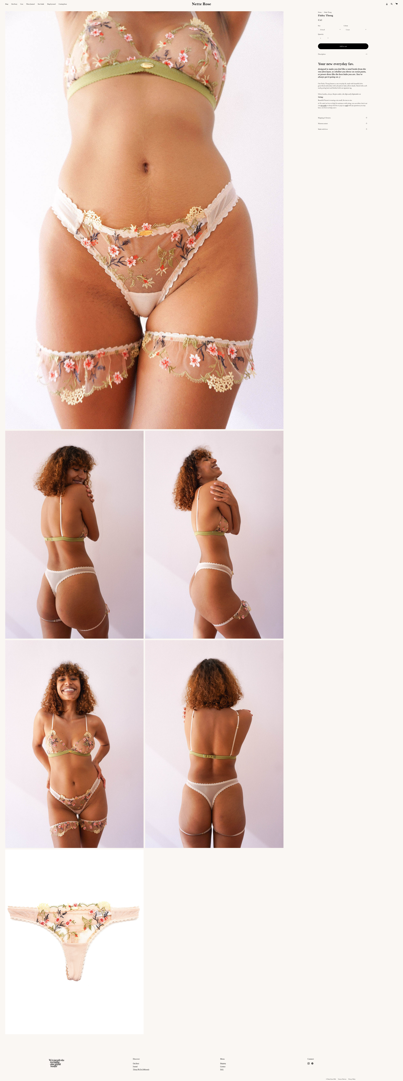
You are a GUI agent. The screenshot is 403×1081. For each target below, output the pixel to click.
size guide (323, 105)
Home (320, 12)
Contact (222, 1066)
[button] (7, 4)
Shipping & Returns (324, 118)
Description (322, 54)
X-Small (322, 30)
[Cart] (396, 4)
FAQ (221, 1069)
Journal (135, 1066)
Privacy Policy (351, 1079)
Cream (348, 30)
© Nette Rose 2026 (331, 1079)
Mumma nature (323, 123)
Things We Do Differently (141, 1069)
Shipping (223, 1063)
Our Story (136, 1063)
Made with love (323, 129)
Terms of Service (342, 1079)
